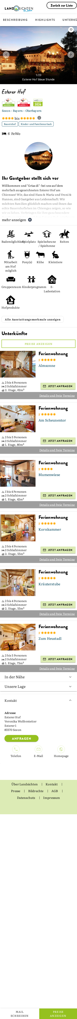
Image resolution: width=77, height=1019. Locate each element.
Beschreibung (15, 20)
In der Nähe (14, 676)
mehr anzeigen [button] (14, 219)
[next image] (70, 54)
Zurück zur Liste (62, 5)
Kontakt (10, 700)
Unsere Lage (15, 686)
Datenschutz (26, 797)
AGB (55, 791)
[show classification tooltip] (40, 118)
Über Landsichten (24, 784)
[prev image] (6, 54)
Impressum (51, 797)
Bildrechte (36, 791)
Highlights (45, 20)
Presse (16, 791)
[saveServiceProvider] (71, 29)
